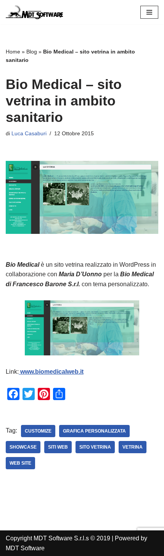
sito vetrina (95, 447)
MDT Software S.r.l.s (62, 538)
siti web (58, 447)
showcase (23, 447)
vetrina (132, 447)
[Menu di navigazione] (149, 12)
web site (20, 463)
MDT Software (25, 548)
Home (13, 52)
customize (38, 431)
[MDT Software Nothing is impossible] (34, 12)
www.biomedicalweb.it (51, 371)
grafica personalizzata (94, 431)
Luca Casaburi (29, 133)
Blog (31, 52)
